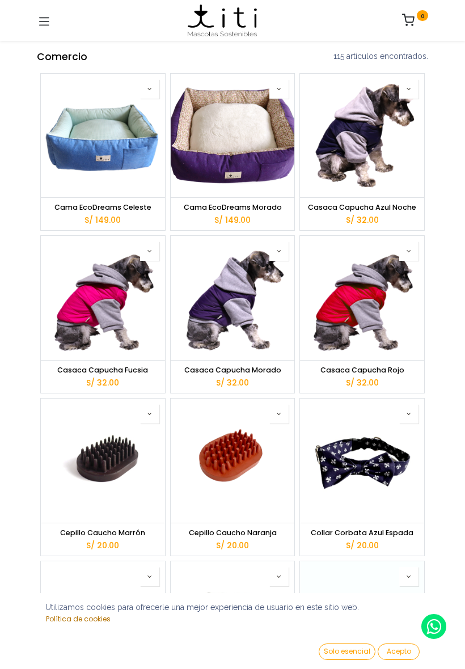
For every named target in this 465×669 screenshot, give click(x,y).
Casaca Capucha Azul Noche (362, 207)
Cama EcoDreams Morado (233, 207)
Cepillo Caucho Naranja (233, 532)
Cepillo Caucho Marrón (102, 532)
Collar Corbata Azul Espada (362, 532)
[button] (149, 89)
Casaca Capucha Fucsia (102, 370)
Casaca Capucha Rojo (362, 370)
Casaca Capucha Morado (232, 370)
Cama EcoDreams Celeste (102, 207)
